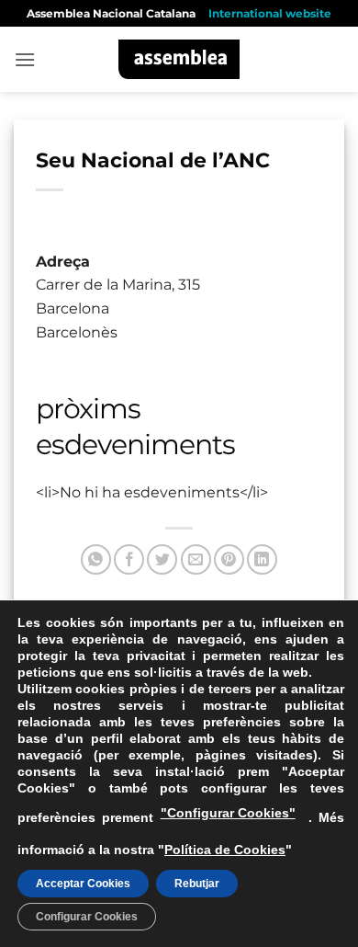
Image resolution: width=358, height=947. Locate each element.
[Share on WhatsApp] (96, 559)
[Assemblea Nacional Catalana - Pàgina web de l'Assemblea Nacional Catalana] (179, 59)
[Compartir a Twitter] (162, 559)
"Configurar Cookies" (228, 812)
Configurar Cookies (87, 916)
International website (269, 13)
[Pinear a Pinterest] (229, 559)
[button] (25, 59)
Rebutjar (196, 883)
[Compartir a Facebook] (129, 559)
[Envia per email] (196, 559)
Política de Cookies (224, 849)
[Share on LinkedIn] (262, 559)
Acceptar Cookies (83, 883)
